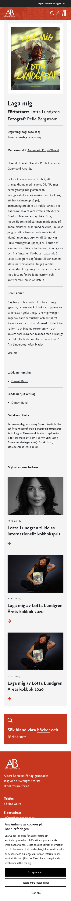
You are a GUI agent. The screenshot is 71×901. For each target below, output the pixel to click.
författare (17, 736)
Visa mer (13, 353)
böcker (43, 730)
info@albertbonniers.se (19, 818)
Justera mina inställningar (35, 882)
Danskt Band (19, 381)
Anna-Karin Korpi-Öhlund (43, 150)
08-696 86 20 (13, 804)
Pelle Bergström (42, 119)
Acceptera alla (35, 872)
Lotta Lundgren (45, 111)
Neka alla (35, 892)
